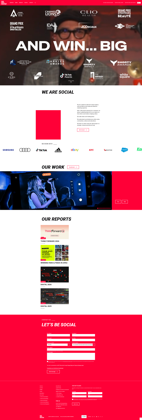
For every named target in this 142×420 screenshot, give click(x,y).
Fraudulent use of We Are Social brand (62, 389)
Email (89, 394)
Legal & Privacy (58, 387)
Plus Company (59, 393)
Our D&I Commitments (60, 396)
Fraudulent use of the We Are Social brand (55, 368)
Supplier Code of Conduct (60, 391)
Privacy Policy (70, 365)
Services (12, 2)
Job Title (73, 338)
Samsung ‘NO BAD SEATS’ (124, 177)
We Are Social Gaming (44, 398)
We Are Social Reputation (130, 2)
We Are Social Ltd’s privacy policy (67, 361)
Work (16, 2)
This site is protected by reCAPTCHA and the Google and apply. (65, 365)
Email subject (50, 347)
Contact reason (75, 342)
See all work (72, 167)
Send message (52, 371)
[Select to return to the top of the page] (3, 3)
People (26, 2)
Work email (49, 338)
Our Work (41, 387)
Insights (21, 2)
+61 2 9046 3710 (58, 406)
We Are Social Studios (44, 396)
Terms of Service (78, 365)
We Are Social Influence (108, 2)
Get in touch (82, 129)
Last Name (74, 333)
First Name (49, 333)
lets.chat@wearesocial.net (60, 408)
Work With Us (42, 393)
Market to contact (50, 342)
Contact (31, 2)
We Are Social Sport (119, 2)
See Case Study (119, 193)
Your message (50, 352)
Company (73, 394)
